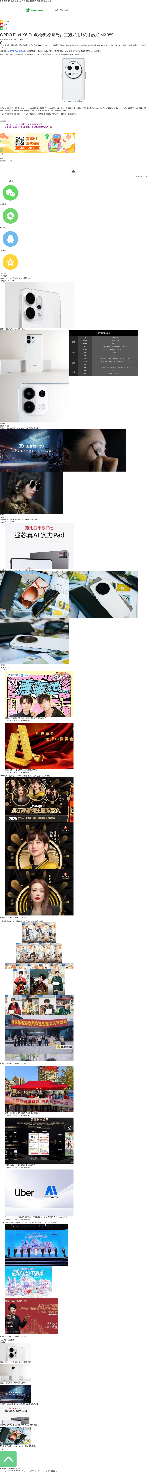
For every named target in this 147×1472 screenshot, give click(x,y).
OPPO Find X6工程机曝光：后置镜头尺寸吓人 (23, 124)
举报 (1, 158)
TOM (6, 720)
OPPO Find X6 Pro (17, 51)
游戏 (16, 1)
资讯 (5, 1)
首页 (1, 1)
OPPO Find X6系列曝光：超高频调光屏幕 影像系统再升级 (28, 127)
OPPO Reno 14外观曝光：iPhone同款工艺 (15, 278)
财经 (34, 1)
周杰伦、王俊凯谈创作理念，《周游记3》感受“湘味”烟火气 (25, 718)
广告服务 (10, 1468)
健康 (38, 1)
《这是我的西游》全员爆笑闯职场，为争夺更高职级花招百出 (21, 921)
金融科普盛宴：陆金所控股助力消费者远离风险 (21, 1113)
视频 (31, 1)
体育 (12, 1)
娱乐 (9, 1)
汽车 (45, 1)
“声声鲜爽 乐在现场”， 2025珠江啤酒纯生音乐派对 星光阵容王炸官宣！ (25, 776)
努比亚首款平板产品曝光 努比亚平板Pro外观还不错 (18, 519)
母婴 (27, 1)
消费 (42, 1)
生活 (23, 1)
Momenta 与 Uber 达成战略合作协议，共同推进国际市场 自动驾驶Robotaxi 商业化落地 (36, 1217)
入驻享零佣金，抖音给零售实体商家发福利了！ (21, 1165)
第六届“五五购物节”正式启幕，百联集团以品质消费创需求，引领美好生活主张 (28, 1223)
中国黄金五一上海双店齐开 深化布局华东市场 (21, 770)
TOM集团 (3, 1468)
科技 (49, 1)
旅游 (20, 1)
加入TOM (17, 1468)
